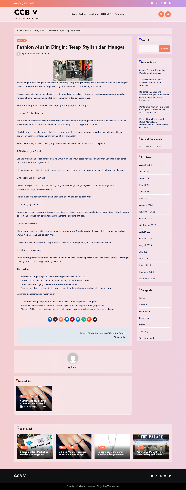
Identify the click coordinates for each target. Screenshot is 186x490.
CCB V (26, 12)
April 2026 (144, 191)
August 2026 (145, 165)
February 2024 (146, 272)
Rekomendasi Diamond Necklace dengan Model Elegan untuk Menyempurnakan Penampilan (154, 96)
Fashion (83, 14)
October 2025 (146, 218)
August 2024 (145, 245)
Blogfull (100, 486)
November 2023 (147, 278)
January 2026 (146, 205)
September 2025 (147, 225)
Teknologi (120, 14)
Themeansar (113, 486)
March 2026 (145, 198)
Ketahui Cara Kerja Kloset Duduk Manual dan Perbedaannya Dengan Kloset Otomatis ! (153, 123)
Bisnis (74, 14)
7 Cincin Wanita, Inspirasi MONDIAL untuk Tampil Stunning (33, 403)
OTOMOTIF (107, 14)
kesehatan (94, 14)
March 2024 (145, 265)
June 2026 (144, 178)
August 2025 (145, 232)
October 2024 (146, 238)
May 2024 (144, 258)
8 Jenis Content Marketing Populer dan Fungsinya (152, 71)
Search (145, 40)
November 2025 (147, 211)
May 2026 (144, 185)
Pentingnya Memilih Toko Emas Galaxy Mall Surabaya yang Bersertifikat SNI (154, 110)
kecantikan (144, 311)
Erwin (27, 53)
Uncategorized (146, 338)
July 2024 (144, 252)
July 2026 (144, 171)
